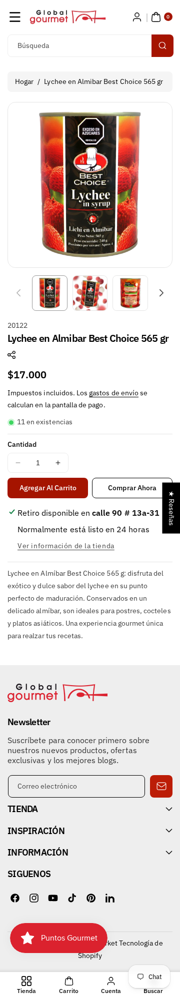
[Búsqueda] (163, 45)
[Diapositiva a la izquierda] (19, 293)
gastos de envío (113, 392)
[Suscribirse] (161, 786)
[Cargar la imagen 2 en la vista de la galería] (90, 293)
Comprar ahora (132, 487)
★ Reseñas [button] (171, 507)
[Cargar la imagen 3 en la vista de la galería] (130, 293)
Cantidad (22, 444)
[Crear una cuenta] (137, 16)
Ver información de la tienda (66, 545)
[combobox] (90, 45)
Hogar (24, 81)
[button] (15, 16)
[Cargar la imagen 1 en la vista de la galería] (50, 293)
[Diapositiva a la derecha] (161, 293)
